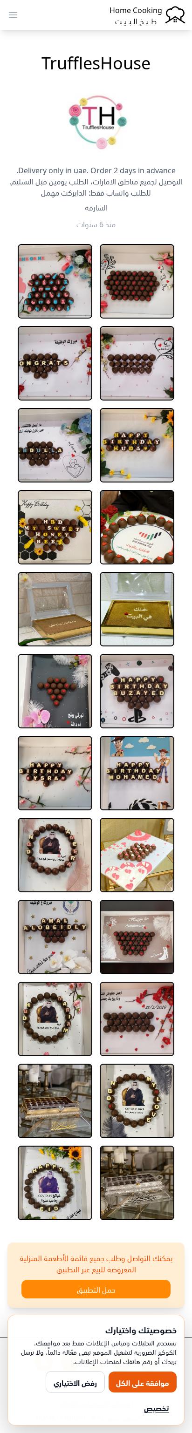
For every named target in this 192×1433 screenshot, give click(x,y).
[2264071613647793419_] (55, 363)
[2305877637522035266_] (55, 937)
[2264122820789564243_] (55, 445)
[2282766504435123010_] (55, 527)
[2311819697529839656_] (55, 1101)
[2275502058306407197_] (137, 527)
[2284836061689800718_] (55, 609)
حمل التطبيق (96, 1289)
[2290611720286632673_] (137, 691)
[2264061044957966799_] (55, 281)
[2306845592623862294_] (137, 1101)
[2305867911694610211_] (137, 855)
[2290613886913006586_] (137, 773)
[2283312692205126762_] (137, 609)
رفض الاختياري (75, 1382)
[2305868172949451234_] (55, 855)
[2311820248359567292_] (137, 1183)
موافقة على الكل (142, 1382)
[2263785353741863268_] (137, 281)
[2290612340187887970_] (55, 691)
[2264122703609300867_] (137, 445)
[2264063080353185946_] (137, 363)
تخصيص (156, 1407)
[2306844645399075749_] (55, 1019)
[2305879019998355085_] (137, 1019)
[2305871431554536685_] (137, 937)
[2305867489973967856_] (55, 773)
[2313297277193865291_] (55, 1183)
